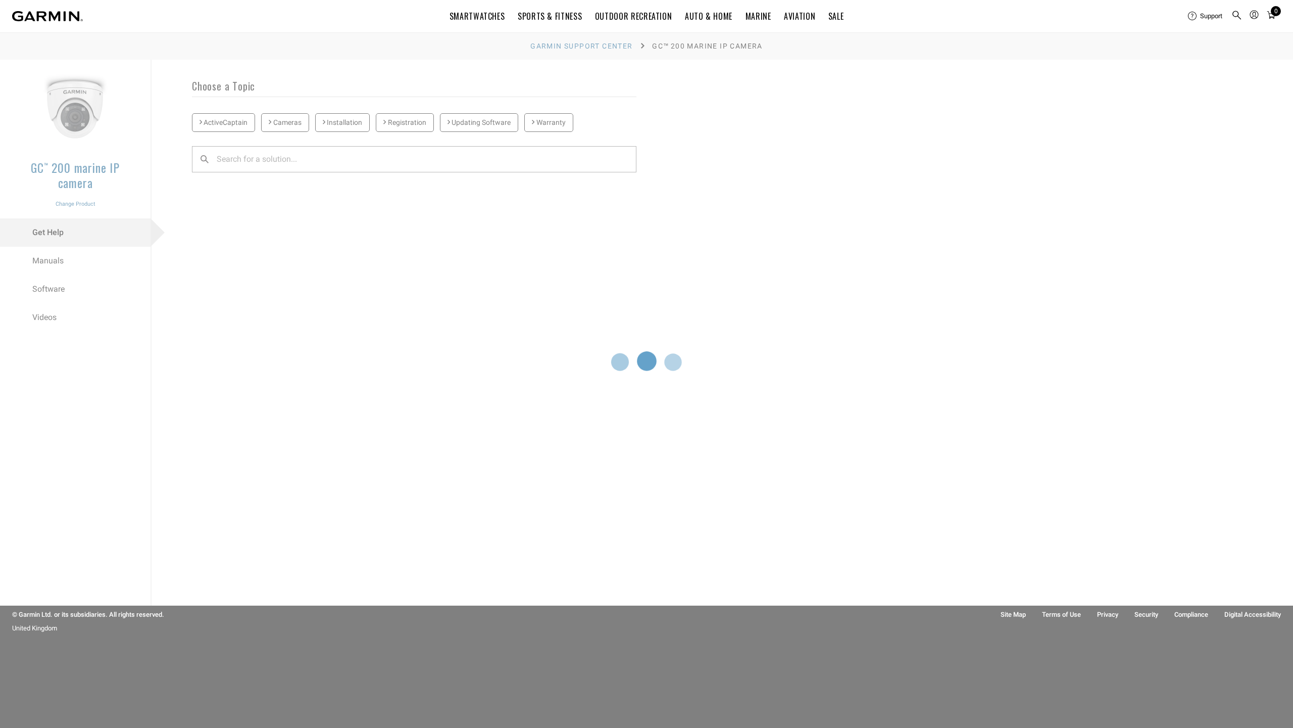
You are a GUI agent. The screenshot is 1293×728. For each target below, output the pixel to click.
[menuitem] (1205, 16)
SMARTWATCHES (477, 16)
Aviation (799, 16)
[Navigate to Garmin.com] (47, 16)
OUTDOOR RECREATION (633, 16)
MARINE (758, 16)
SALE (836, 16)
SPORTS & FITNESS (550, 16)
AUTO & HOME (708, 16)
